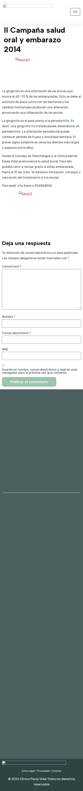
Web (5, 349)
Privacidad (43, 770)
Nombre (8, 316)
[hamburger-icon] (75, 12)
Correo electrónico (16, 333)
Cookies (56, 770)
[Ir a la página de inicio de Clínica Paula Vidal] (28, 6)
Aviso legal (28, 770)
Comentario (11, 266)
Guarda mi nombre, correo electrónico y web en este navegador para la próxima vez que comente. (39, 371)
